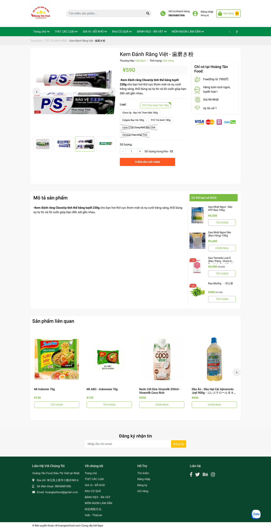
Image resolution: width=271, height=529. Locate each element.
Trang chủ (91, 473)
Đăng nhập (207, 11)
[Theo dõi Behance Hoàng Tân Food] (205, 474)
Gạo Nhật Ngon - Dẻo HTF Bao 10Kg (220, 208)
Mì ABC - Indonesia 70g (102, 389)
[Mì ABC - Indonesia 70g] (109, 359)
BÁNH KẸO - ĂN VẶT (97, 497)
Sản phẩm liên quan (53, 321)
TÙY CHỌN (222, 222)
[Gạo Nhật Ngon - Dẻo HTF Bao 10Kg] (197, 215)
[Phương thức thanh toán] (215, 122)
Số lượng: (126, 144)
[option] (74, 92)
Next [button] (112, 91)
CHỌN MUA (222, 248)
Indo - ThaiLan (93, 515)
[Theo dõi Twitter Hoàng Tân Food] (197, 474)
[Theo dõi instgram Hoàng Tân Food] (213, 474)
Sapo (100, 525)
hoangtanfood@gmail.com (61, 492)
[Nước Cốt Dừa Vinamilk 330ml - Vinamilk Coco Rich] (161, 359)
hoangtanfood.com (69, 525)
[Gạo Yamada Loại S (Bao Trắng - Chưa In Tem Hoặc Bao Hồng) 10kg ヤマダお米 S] (197, 266)
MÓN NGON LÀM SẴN (98, 503)
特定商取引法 (93, 509)
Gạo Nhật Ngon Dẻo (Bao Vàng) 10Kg (219, 234)
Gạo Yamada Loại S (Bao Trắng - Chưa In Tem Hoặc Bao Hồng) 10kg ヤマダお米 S (220, 262)
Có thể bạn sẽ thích (204, 197)
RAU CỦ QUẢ (93, 491)
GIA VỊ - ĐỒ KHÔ (95, 485)
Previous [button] (36, 91)
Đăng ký (205, 15)
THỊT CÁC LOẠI (94, 479)
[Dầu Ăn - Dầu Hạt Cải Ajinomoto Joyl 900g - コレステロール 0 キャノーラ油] (214, 359)
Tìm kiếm (143, 473)
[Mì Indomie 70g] (56, 359)
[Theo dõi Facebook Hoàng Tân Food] (191, 474)
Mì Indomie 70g (44, 389)
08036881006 (176, 15)
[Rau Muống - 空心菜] (197, 292)
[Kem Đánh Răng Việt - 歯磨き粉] (74, 92)
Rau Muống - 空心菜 (220, 283)
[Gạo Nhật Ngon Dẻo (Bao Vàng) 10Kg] (197, 241)
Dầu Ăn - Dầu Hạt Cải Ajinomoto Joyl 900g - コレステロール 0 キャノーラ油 (214, 392)
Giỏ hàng (142, 491)
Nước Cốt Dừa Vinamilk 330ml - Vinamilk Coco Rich (159, 390)
